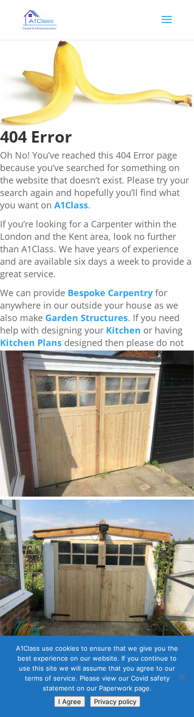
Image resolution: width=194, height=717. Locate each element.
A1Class (71, 205)
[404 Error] (97, 123)
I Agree (69, 702)
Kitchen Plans (31, 343)
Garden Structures (86, 318)
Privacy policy (115, 702)
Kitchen (123, 330)
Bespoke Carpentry (110, 293)
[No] (182, 677)
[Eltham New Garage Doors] (97, 494)
